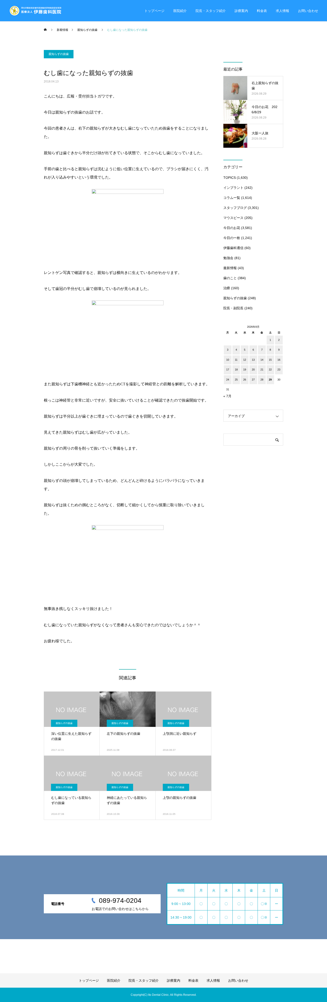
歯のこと (230, 278)
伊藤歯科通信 (233, 248)
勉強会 (228, 258)
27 (253, 379)
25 (236, 379)
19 (244, 369)
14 (261, 359)
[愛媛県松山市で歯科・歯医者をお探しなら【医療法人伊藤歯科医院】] (35, 10)
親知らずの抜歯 (59, 54)
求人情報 (282, 11)
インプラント (233, 188)
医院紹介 (180, 11)
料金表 (262, 11)
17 (227, 369)
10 (227, 359)
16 (278, 359)
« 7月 (227, 396)
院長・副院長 (233, 308)
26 (244, 379)
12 (244, 359)
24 (227, 379)
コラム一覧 (231, 198)
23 (278, 369)
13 (253, 359)
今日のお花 (231, 228)
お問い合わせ (308, 11)
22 (270, 369)
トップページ (154, 11)
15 (270, 359)
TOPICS (229, 178)
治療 (226, 288)
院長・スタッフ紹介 (211, 11)
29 (270, 379)
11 (236, 359)
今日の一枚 (231, 238)
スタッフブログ (235, 208)
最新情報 (230, 268)
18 (236, 369)
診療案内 (241, 11)
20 (253, 369)
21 (261, 369)
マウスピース (233, 218)
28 (261, 379)
